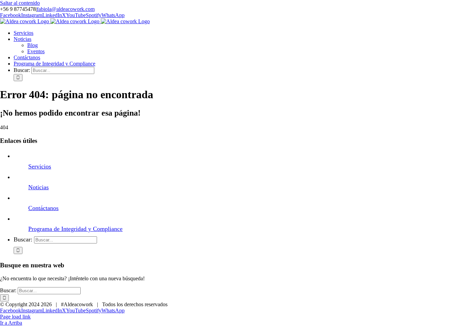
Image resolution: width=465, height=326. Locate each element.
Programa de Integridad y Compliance (75, 228)
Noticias (38, 187)
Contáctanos (43, 208)
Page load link (15, 317)
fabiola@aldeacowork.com (66, 9)
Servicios (39, 166)
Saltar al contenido (20, 3)
